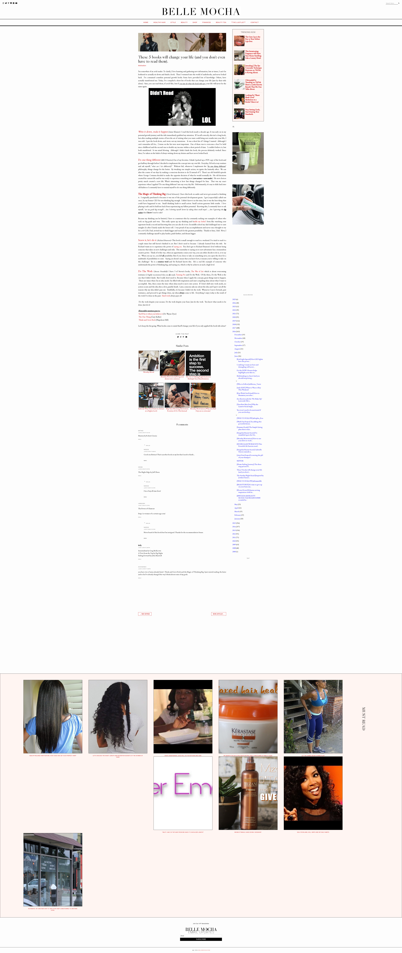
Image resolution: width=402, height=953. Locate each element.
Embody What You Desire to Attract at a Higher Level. (151, 409)
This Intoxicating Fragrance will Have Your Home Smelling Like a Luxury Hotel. (253, 54)
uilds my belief (200, 221)
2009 (234, 544)
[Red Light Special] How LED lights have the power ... (250, 360)
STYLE (173, 22)
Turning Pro (181, 274)
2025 (234, 299)
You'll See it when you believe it (151, 314)
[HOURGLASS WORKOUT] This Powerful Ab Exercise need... (249, 445)
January (237, 518)
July (236, 352)
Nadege (146, 449)
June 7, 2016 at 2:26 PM (144, 547)
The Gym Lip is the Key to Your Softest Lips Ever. (252, 39)
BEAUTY (184, 22)
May (236, 504)
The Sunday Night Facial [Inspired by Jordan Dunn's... (250, 476)
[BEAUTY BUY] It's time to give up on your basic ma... (249, 485)
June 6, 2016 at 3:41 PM (144, 469)
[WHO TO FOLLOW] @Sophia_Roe (250, 418)
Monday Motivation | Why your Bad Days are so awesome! (203, 409)
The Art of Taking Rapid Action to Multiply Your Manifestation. (198, 377)
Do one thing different (149, 159)
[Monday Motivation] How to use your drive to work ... (249, 439)
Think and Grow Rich (147, 320)
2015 (234, 523)
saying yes (178, 246)
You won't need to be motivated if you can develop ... (249, 411)
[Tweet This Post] (178, 337)
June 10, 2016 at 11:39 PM (144, 568)
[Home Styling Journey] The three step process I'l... (249, 465)
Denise (140, 467)
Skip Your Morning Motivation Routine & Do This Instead (177, 409)
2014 (234, 526)
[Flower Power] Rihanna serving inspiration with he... (248, 491)
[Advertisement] (182, 647)
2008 (234, 548)
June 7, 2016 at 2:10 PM (149, 487)
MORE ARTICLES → (218, 614)
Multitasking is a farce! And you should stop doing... (248, 377)
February (237, 515)
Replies (148, 445)
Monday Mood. (148, 372)
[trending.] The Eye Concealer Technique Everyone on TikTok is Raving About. (253, 69)
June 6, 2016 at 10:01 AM (144, 432)
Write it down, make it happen (153, 131)
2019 (234, 321)
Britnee (140, 430)
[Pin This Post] (183, 337)
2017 (234, 328)
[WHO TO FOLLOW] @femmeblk (249, 481)
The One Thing (145, 317)
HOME (145, 22)
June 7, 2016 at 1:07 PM (144, 505)
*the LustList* (238, 22)
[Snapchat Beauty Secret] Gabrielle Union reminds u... (249, 450)
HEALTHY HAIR (159, 22)
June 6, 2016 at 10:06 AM (150, 451)
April (236, 508)
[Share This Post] (180, 337)
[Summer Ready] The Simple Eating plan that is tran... (249, 428)
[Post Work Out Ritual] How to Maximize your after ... (248, 394)
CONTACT (255, 22)
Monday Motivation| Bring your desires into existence (172, 377)
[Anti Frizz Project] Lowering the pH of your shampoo (250, 456)
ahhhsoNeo (142, 567)
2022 (234, 310)
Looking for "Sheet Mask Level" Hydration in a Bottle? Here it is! (252, 98)
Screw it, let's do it (147, 240)
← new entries (145, 614)
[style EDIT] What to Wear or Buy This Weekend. (249, 388)
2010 (234, 541)
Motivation (142, 66)
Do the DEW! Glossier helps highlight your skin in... (247, 371)
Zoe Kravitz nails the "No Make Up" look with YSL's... (249, 400)
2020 (234, 317)
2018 (234, 324)
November (238, 338)
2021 (234, 313)
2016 (234, 331)
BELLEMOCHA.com (204, 950)
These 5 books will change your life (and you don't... (249, 471)
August (237, 349)
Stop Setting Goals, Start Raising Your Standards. (252, 111)
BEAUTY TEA (221, 22)
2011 (234, 537)
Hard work (166, 296)
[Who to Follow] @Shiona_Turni (249, 384)
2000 (234, 551)
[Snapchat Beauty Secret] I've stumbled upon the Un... (247, 434)
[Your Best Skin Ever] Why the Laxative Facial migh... (247, 405)
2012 (234, 534)
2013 (234, 530)
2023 (234, 306)
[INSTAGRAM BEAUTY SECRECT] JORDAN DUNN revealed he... (248, 498)
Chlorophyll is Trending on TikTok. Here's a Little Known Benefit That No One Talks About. (253, 84)
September (238, 345)
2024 (234, 303)
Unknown (141, 503)
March (237, 511)
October (237, 342)
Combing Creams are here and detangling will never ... (247, 366)
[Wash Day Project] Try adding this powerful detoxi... (249, 422)
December (238, 334)
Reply (139, 439)
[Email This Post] (186, 337)
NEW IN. (240, 461)
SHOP (195, 22)
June (236, 356)
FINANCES (206, 22)
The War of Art (197, 271)
